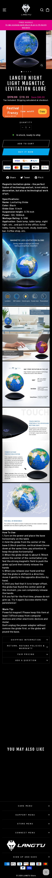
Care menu (25, 806)
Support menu (25, 815)
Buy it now (25, 152)
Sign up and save (25, 857)
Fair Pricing (26, 654)
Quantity (26, 122)
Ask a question (26, 660)
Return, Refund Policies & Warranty (26, 647)
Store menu (25, 824)
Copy (42, 111)
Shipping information (26, 640)
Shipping (21, 100)
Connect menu (25, 832)
